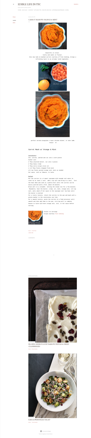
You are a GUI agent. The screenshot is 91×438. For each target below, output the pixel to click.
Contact (30, 10)
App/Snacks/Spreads (58, 10)
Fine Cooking (59, 213)
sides (14, 22)
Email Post (34, 230)
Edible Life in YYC (29, 4)
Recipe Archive (46, 10)
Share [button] (14, 17)
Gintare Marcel (49, 433)
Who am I (25, 10)
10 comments (34, 422)
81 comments (34, 349)
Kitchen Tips (37, 10)
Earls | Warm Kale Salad (39, 420)
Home (19, 10)
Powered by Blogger (46, 431)
